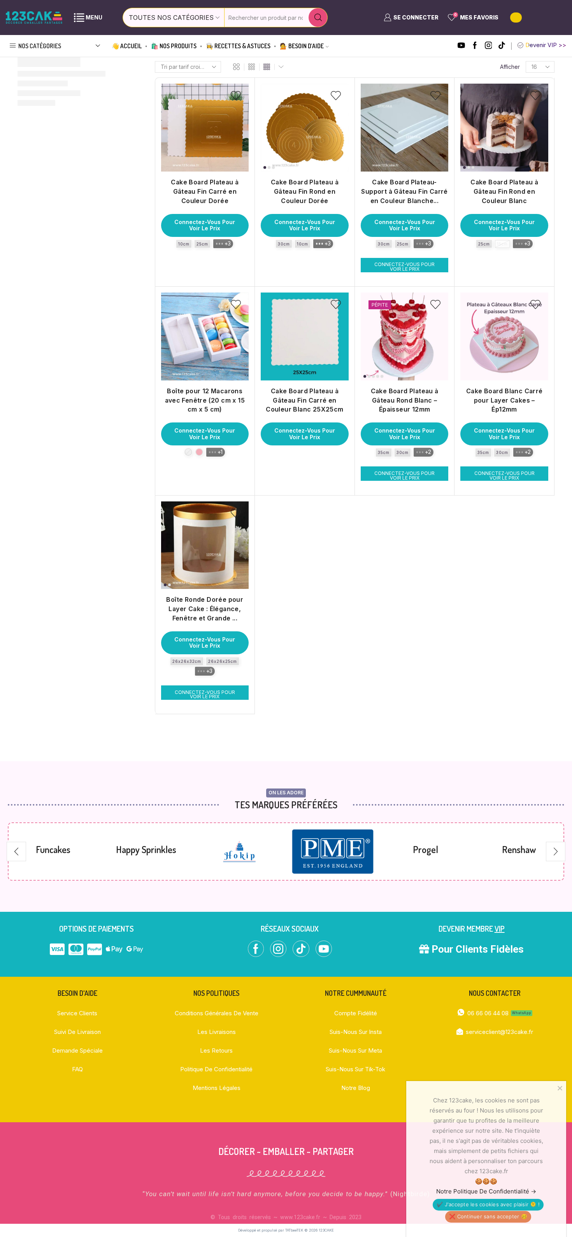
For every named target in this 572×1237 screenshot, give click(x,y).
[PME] (239, 851)
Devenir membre (472, 928)
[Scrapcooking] (519, 852)
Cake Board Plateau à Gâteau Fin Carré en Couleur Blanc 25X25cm (304, 400)
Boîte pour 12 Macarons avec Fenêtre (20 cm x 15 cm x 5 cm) (205, 400)
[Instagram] (488, 46)
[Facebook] (475, 46)
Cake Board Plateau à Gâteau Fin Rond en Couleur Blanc (504, 192)
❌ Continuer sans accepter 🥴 (488, 1216)
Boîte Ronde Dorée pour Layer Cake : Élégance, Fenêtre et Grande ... (204, 609)
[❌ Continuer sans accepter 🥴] (559, 1088)
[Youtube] (461, 46)
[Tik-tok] (501, 46)
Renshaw (425, 849)
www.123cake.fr (300, 1217)
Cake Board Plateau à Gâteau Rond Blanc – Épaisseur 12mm (405, 400)
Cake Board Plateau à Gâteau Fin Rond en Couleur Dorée (305, 192)
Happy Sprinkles (53, 849)
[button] (16, 851)
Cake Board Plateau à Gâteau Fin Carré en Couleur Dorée (205, 192)
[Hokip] (146, 851)
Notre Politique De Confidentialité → (486, 1191)
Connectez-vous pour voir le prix (204, 225)
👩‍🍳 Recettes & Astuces (238, 46)
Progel (332, 849)
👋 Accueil (127, 46)
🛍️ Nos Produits (174, 46)
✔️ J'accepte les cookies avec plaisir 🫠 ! (488, 1204)
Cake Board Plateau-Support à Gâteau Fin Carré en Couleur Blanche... (404, 192)
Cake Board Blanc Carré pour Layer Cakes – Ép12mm (504, 400)
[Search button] (318, 17)
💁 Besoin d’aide (302, 46)
